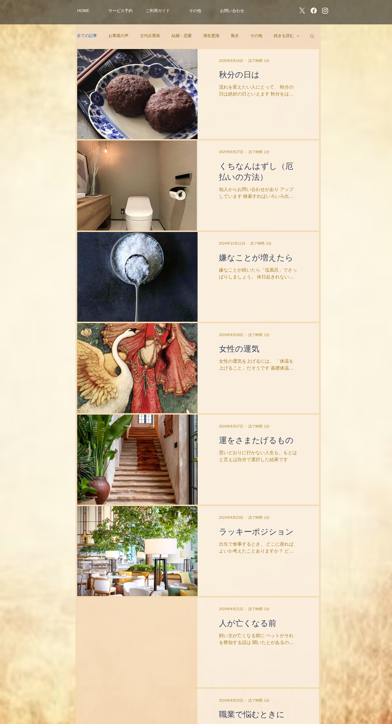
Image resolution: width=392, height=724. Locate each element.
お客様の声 (118, 35)
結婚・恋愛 (182, 35)
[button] (120, 10)
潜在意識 (211, 35)
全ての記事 (87, 35)
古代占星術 (150, 35)
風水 (235, 35)
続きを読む (284, 35)
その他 (256, 35)
